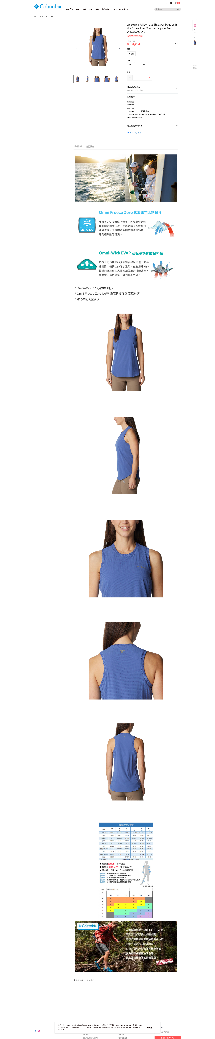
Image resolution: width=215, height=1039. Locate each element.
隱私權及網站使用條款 (90, 1038)
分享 (131, 133)
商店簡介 (86, 1035)
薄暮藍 (131, 54)
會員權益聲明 (122, 1038)
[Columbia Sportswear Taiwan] (48, 6)
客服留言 (121, 1035)
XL (130, 65)
